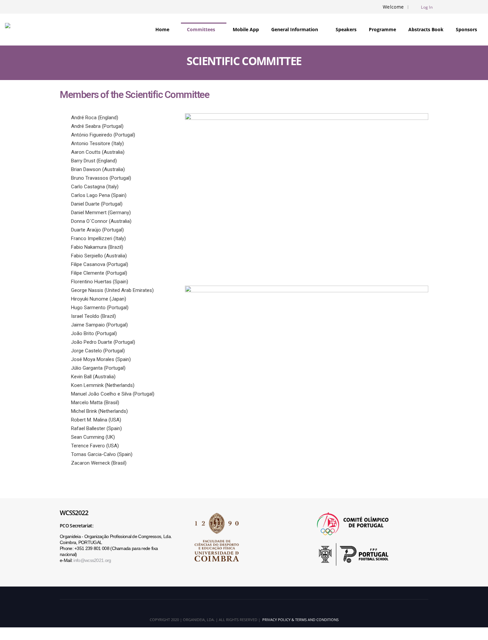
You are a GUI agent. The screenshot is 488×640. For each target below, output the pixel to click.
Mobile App (246, 29)
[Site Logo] (22, 29)
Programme (382, 29)
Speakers (346, 29)
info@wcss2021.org (92, 560)
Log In (427, 7)
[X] (456, 7)
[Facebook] (445, 7)
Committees (201, 29)
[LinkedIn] (478, 7)
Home (162, 29)
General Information (294, 29)
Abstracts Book (426, 29)
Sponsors (466, 29)
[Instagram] (467, 7)
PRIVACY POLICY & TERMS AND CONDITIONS (299, 619)
